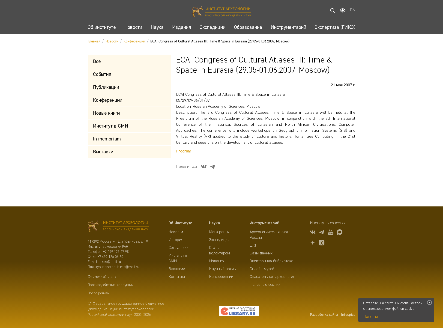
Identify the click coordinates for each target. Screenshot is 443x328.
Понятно (370, 317)
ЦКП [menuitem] (254, 245)
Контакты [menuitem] (176, 277)
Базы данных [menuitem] (261, 253)
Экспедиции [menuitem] (219, 240)
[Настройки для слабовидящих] (342, 10)
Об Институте (180, 223)
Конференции (134, 41)
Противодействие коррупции (111, 285)
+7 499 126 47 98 (116, 252)
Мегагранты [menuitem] (219, 232)
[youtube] (330, 232)
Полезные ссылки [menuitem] (265, 285)
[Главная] (221, 12)
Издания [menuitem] (216, 261)
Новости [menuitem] (175, 232)
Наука (214, 223)
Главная (94, 41)
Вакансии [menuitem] (176, 269)
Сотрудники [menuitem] (178, 248)
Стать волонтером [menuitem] (219, 250)
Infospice (348, 315)
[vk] (312, 232)
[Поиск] (332, 10)
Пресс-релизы (99, 293)
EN (352, 10)
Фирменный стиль (102, 277)
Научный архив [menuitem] (222, 269)
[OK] (321, 243)
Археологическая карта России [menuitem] (270, 235)
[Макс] (339, 232)
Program (183, 151)
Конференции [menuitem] (221, 277)
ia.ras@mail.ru (110, 262)
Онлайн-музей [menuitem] (262, 269)
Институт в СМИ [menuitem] (177, 258)
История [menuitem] (175, 240)
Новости (111, 41)
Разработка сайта (324, 315)
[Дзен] (312, 243)
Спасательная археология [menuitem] (272, 277)
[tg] (321, 232)
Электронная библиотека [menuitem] (271, 261)
